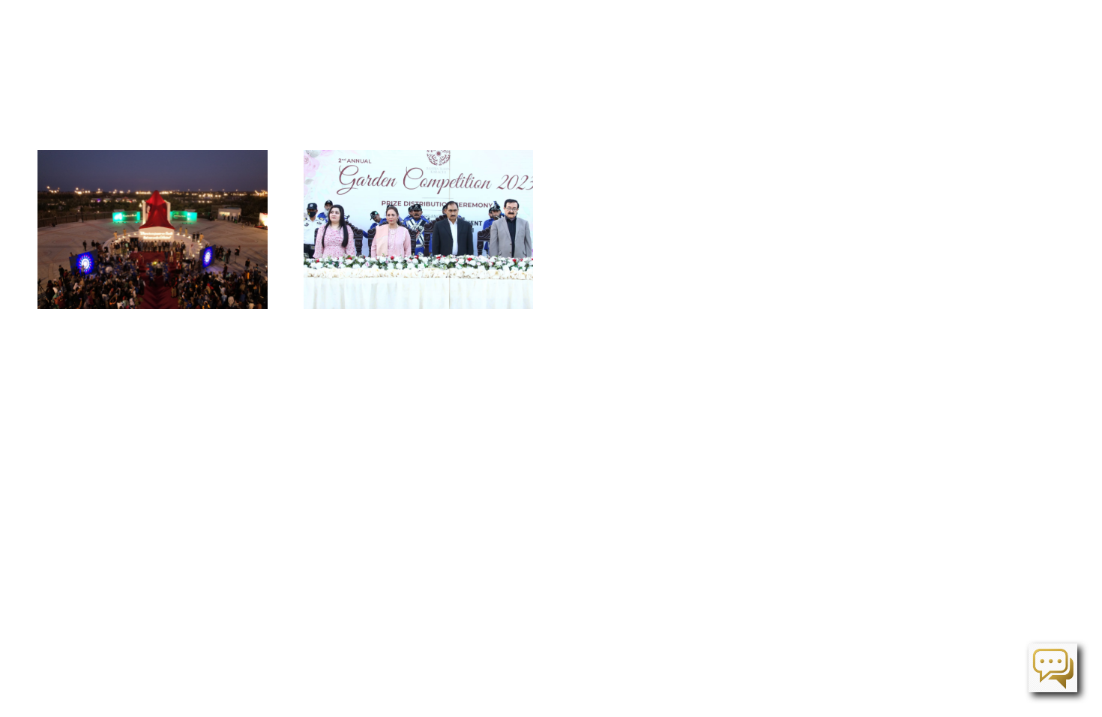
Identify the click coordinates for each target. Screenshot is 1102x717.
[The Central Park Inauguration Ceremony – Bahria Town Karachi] (152, 229)
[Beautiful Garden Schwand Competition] (419, 229)
